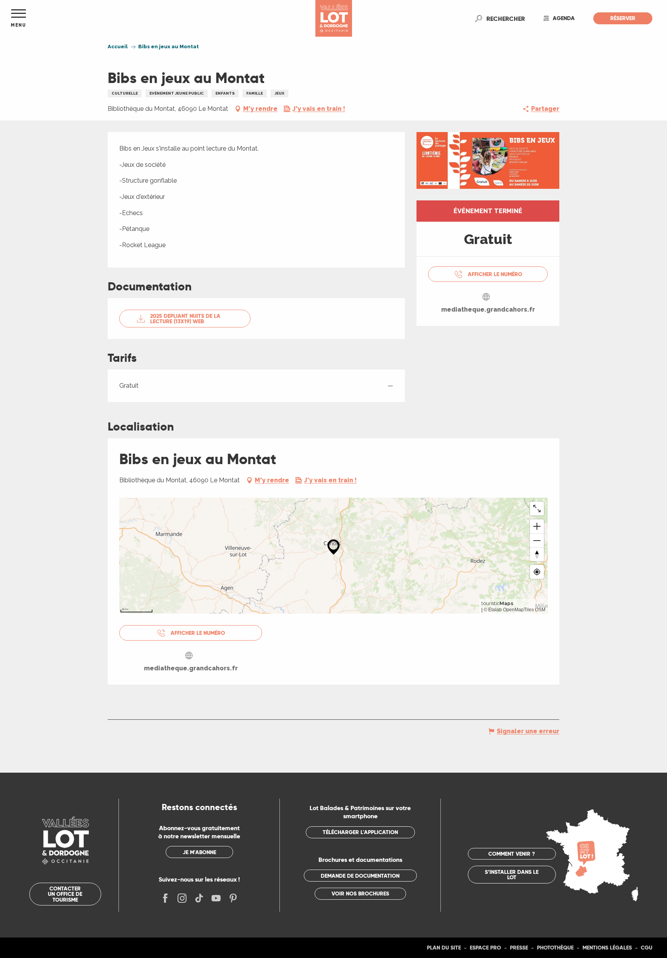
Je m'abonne (199, 852)
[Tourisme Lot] (333, 18)
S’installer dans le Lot (511, 874)
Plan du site (444, 947)
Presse (519, 947)
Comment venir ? (511, 853)
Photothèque (555, 947)
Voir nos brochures (360, 893)
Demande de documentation (360, 875)
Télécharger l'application (360, 832)
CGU (646, 947)
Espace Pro (485, 947)
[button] (505, 18)
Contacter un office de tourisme (65, 894)
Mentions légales (607, 947)
